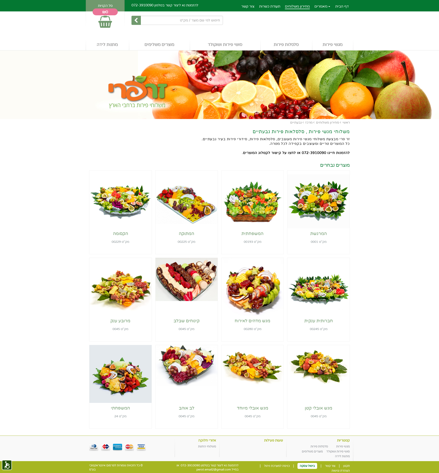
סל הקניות (105, 6)
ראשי (346, 122)
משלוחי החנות (207, 446)
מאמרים (321, 6)
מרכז (309, 122)
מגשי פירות (333, 44)
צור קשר (247, 6)
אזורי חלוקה (207, 440)
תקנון (346, 466)
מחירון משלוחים (297, 6)
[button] (6, 465)
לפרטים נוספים (318, 222)
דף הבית (342, 6)
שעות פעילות (273, 440)
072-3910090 (142, 5)
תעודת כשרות (269, 6)
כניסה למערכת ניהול (277, 466)
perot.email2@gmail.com (213, 469)
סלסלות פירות (286, 44)
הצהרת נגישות (341, 471)
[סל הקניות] (105, 19)
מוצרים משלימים (159, 44)
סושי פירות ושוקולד (225, 44)
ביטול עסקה (307, 466)
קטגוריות (343, 440)
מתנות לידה (107, 44)
